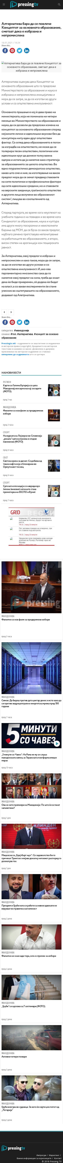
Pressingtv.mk (9, 343)
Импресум (41, 1155)
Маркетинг (54, 1155)
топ (14, 334)
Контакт (57, 1158)
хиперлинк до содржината (15, 354)
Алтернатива (26, 334)
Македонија (22, 330)
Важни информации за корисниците (34, 1158)
